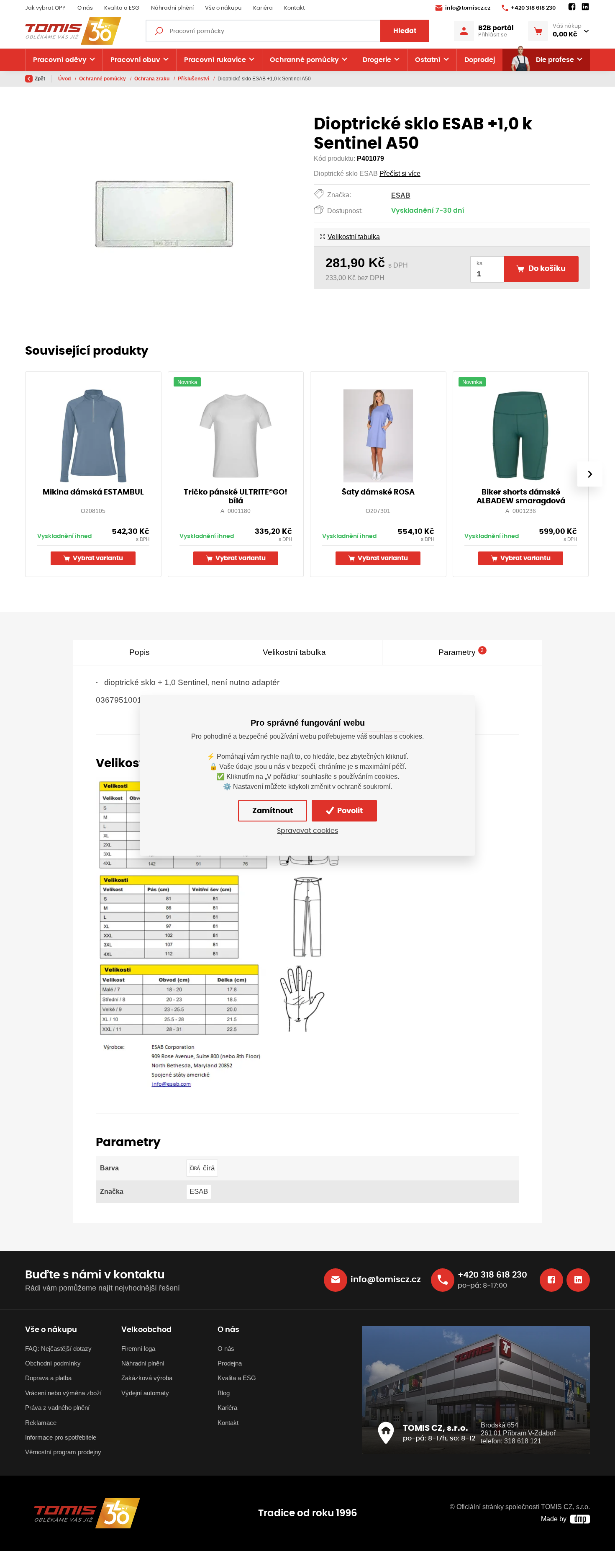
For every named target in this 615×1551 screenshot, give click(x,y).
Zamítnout (272, 811)
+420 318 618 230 (533, 8)
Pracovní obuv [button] (135, 60)
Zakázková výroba (146, 1377)
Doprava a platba (48, 1377)
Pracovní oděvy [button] (60, 60)
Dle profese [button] (555, 60)
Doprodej (479, 60)
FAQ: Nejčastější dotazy (58, 1348)
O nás (85, 8)
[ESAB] (220, 933)
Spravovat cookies (307, 830)
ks (479, 263)
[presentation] (589, 474)
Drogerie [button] (377, 60)
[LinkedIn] (585, 7)
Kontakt (294, 8)
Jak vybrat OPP (45, 8)
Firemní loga (138, 1348)
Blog (224, 1392)
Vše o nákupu (223, 8)
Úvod (65, 79)
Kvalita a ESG (121, 8)
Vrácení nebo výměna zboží (63, 1392)
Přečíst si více (399, 173)
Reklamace (40, 1422)
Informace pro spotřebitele (60, 1437)
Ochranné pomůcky (103, 79)
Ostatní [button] (428, 60)
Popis (139, 652)
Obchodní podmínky (53, 1363)
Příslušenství (194, 79)
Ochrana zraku (152, 79)
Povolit (349, 811)
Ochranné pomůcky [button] (304, 60)
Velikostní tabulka (354, 236)
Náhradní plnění (172, 8)
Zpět (40, 79)
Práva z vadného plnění (57, 1407)
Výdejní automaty (145, 1392)
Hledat (405, 31)
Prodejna (230, 1363)
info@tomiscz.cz (467, 8)
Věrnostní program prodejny (63, 1452)
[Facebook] (572, 7)
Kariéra (263, 8)
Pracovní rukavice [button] (215, 60)
